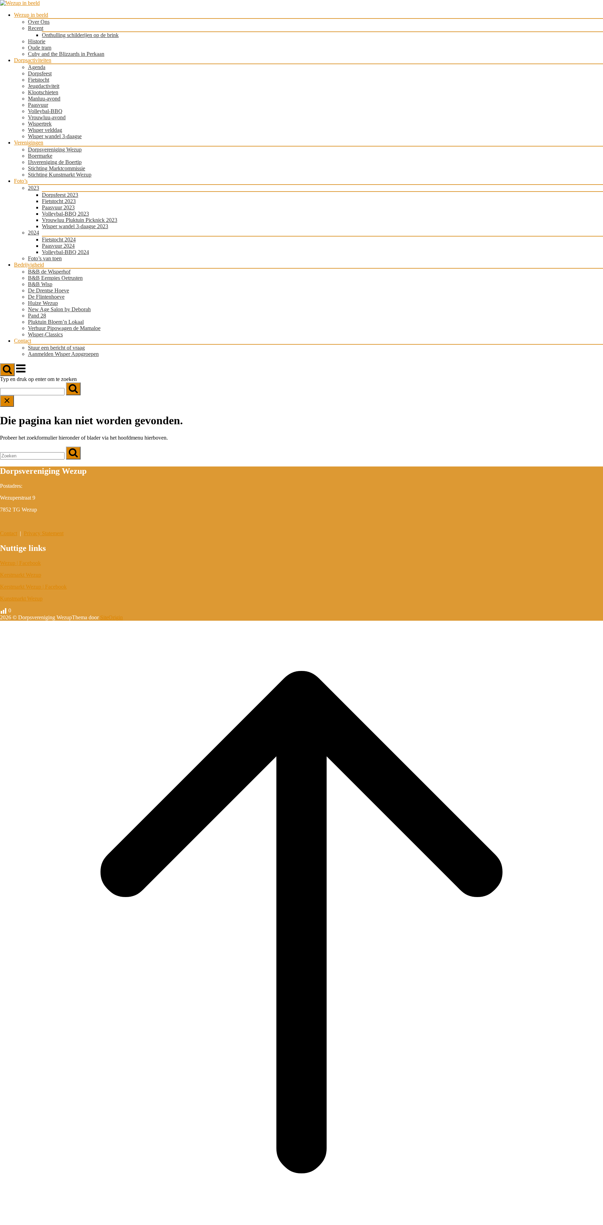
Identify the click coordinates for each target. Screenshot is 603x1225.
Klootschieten (43, 92)
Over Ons (39, 22)
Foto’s (21, 181)
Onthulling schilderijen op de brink (80, 35)
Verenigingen (28, 142)
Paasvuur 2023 (58, 207)
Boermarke (40, 156)
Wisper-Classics (45, 334)
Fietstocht (38, 80)
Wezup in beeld (31, 15)
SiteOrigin (111, 617)
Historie (36, 41)
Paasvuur (38, 105)
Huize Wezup (43, 303)
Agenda (36, 67)
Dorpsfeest (40, 73)
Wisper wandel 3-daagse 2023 (75, 226)
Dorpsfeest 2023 (60, 195)
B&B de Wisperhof (49, 272)
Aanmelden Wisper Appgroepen (63, 354)
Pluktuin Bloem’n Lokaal (56, 322)
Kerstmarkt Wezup (20, 575)
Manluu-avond (44, 99)
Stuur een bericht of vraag (56, 348)
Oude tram (39, 48)
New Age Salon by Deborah (59, 309)
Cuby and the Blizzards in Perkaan (66, 54)
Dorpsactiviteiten (32, 60)
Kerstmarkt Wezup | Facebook (33, 587)
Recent (35, 28)
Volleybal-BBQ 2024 (65, 252)
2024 (33, 233)
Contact (22, 341)
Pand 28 (37, 316)
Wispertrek (40, 124)
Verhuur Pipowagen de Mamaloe (64, 328)
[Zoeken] (73, 388)
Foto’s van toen (45, 258)
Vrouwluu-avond (47, 117)
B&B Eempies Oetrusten (55, 278)
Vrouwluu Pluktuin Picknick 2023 (79, 220)
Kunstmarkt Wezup (21, 599)
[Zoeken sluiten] (7, 401)
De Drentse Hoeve (48, 290)
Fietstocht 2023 (59, 201)
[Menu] (20, 372)
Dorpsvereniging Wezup (55, 149)
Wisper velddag (45, 130)
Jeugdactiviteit (43, 86)
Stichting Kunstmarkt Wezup (59, 175)
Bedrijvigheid (29, 265)
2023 (33, 188)
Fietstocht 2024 (59, 239)
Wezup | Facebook (20, 563)
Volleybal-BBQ (45, 111)
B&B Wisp (40, 284)
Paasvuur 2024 (58, 246)
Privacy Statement (44, 533)
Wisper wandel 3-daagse (55, 136)
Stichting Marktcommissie (56, 168)
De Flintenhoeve (46, 297)
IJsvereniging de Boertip (55, 162)
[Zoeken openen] (7, 369)
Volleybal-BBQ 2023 (65, 214)
